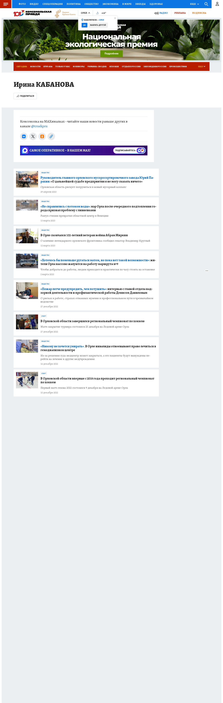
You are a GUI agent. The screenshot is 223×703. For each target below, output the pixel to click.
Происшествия (178, 66)
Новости (35, 66)
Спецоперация (52, 4)
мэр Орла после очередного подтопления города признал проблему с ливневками (98, 208)
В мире (126, 4)
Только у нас (62, 66)
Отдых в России (131, 66)
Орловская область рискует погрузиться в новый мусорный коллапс (83, 187)
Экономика (110, 4)
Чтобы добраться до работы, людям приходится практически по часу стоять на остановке (97, 269)
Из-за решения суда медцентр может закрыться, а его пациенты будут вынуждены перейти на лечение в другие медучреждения (95, 357)
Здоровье (156, 4)
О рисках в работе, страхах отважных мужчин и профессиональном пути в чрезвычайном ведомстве (96, 300)
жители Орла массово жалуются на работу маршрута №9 (98, 262)
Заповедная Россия (154, 66)
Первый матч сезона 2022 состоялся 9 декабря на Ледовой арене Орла (84, 387)
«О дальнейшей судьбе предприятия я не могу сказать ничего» (97, 179)
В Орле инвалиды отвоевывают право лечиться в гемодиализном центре (98, 348)
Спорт (43, 316)
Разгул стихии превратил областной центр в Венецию (74, 215)
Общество (91, 4)
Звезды (140, 4)
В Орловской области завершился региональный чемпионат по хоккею (92, 321)
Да (84, 25)
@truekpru (39, 126)
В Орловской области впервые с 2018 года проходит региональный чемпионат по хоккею (97, 380)
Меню (5, 4)
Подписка (199, 13)
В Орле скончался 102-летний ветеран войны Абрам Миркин (84, 235)
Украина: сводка (97, 66)
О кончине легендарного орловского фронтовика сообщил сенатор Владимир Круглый (95, 240)
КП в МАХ (114, 66)
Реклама (180, 13)
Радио (163, 13)
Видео (34, 4)
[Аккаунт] (217, 4)
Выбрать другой (98, 25)
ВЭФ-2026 (47, 66)
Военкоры (79, 66)
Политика (73, 4)
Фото (22, 4)
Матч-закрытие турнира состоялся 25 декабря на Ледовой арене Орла (84, 326)
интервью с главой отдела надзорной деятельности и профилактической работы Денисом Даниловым (96, 291)
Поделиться (27, 96)
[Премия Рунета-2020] (63, 13)
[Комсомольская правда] (32, 13)
